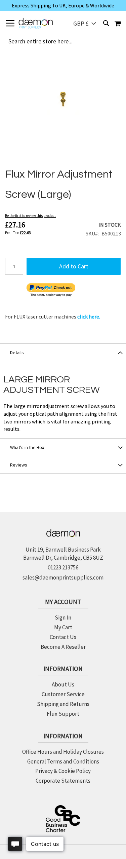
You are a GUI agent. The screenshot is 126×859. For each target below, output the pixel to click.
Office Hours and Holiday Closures (63, 751)
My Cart (63, 627)
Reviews (18, 465)
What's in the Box (27, 447)
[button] (84, 23)
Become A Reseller (63, 646)
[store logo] (35, 23)
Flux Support (63, 713)
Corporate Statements (63, 780)
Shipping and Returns (63, 704)
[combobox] (63, 41)
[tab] (63, 352)
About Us (63, 684)
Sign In (63, 617)
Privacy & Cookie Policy (63, 771)
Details (17, 352)
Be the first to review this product (30, 215)
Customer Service (63, 694)
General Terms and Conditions (63, 761)
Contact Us (63, 637)
